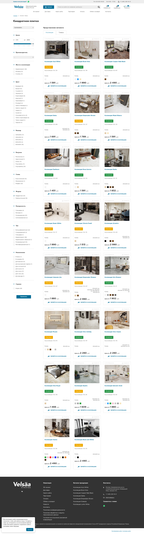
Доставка (47, 11)
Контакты (108, 11)
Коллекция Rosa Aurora (83, 169)
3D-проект (36, 11)
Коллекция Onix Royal (52, 385)
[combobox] (79, 7)
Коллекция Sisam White (53, 223)
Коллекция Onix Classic (113, 332)
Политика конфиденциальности (54, 510)
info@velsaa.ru (110, 497)
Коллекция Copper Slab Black (115, 61)
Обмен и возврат (95, 11)
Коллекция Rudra (111, 169)
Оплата (82, 11)
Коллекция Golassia (79, 501)
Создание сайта (127, 531)
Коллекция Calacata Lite (53, 277)
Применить (23, 296)
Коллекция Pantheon (52, 169)
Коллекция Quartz (81, 385)
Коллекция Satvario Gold (113, 385)
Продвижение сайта (117, 531)
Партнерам (71, 11)
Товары (61, 32)
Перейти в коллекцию (58, 86)
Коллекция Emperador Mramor (85, 277)
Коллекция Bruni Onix (82, 61)
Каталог (49, 7)
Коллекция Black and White (84, 439)
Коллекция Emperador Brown (85, 115)
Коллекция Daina (51, 115)
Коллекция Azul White (52, 61)
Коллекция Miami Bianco (113, 115)
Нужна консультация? (20, 1)
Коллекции (49, 32)
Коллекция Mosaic (51, 332)
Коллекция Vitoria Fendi (83, 223)
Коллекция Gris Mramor (113, 277)
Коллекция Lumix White (81, 504)
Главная (15, 15)
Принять (30, 529)
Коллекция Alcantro (112, 223)
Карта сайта (59, 11)
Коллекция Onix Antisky (83, 332)
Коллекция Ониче (51, 439)
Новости (46, 504)
